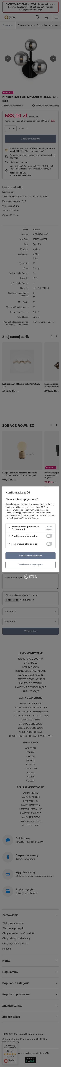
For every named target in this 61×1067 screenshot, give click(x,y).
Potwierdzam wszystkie (30, 555)
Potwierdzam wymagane (30, 564)
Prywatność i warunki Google (25, 518)
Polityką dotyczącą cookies (27, 507)
